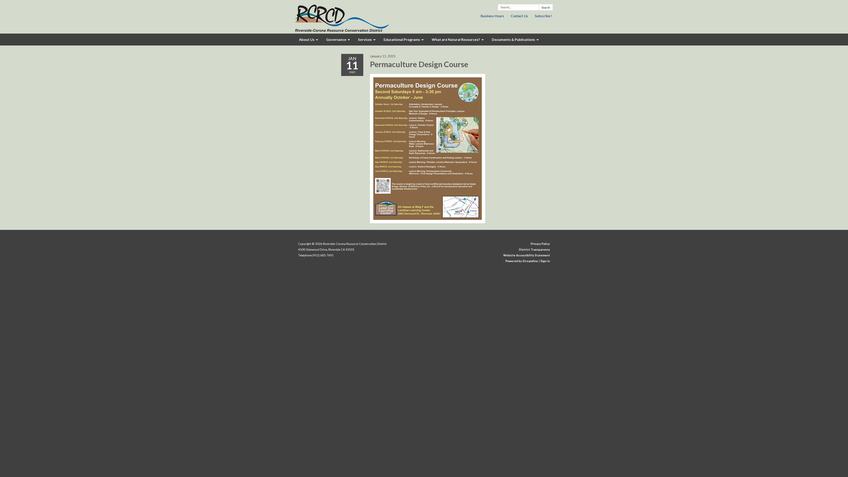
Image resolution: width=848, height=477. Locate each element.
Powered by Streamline (521, 261)
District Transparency (534, 249)
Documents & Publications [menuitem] (513, 39)
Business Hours (492, 16)
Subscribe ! (543, 16)
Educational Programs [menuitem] (402, 39)
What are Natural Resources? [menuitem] (456, 39)
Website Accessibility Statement (526, 255)
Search (545, 7)
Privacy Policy (540, 244)
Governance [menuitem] (336, 39)
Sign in (545, 261)
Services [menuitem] (365, 39)
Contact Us (519, 16)
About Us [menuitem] (306, 39)
